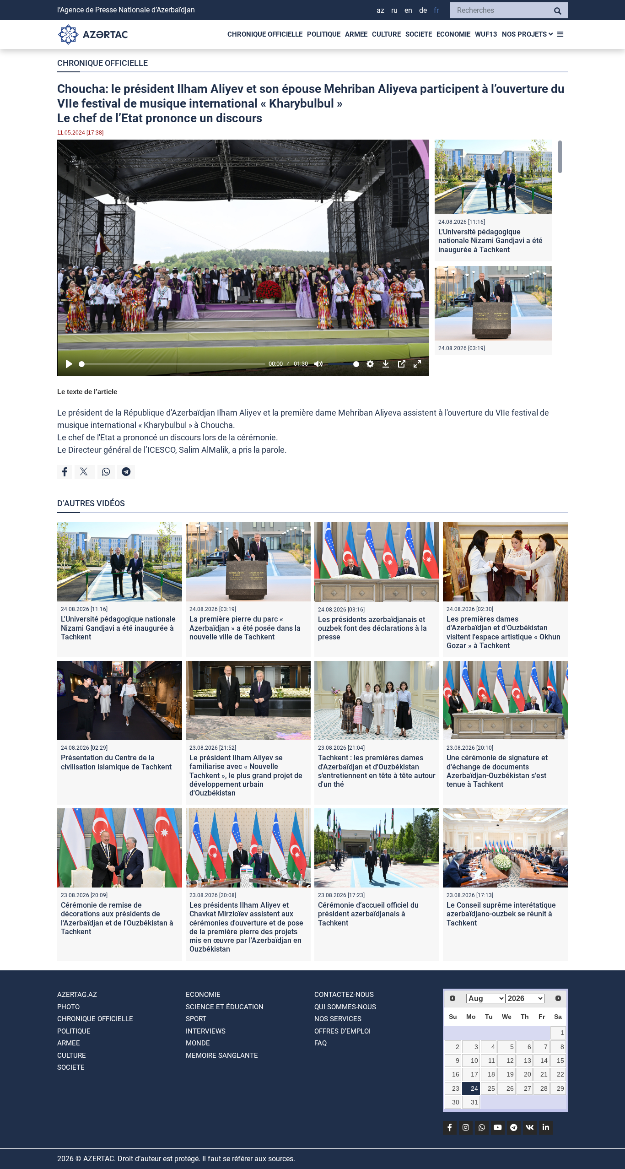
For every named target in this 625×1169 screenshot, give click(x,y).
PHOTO (68, 1007)
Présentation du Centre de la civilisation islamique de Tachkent (116, 762)
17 (474, 1074)
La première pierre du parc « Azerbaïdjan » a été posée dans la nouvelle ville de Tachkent (245, 628)
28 (544, 1088)
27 (527, 1088)
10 (474, 1060)
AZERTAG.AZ (77, 994)
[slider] (172, 364)
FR (436, 10)
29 (560, 1088)
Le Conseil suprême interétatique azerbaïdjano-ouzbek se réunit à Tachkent (501, 914)
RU (394, 10)
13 (527, 1060)
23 (455, 1088)
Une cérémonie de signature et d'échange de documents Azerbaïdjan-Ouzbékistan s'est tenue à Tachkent (497, 771)
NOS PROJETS (525, 34)
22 (560, 1074)
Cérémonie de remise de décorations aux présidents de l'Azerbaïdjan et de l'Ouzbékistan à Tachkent (117, 918)
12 (510, 1060)
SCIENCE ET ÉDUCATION (225, 1007)
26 (510, 1088)
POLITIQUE (323, 34)
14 (544, 1060)
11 (491, 1060)
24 (474, 1088)
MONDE (198, 1043)
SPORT (196, 1019)
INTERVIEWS (206, 1031)
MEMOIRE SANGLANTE (222, 1055)
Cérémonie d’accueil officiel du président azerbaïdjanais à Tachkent (368, 914)
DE (423, 10)
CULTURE (386, 34)
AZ (380, 10)
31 (474, 1102)
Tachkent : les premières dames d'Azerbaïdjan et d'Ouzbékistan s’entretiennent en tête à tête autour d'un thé (377, 771)
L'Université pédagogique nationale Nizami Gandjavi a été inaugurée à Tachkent (490, 240)
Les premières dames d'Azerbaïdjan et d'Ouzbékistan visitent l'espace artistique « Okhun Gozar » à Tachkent (503, 632)
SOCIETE (418, 34)
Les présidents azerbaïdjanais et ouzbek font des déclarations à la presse (372, 628)
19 (510, 1074)
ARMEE (356, 34)
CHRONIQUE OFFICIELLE (264, 34)
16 (455, 1074)
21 (544, 1074)
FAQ (320, 1043)
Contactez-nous (344, 994)
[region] (498, 247)
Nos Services (337, 1019)
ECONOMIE (453, 34)
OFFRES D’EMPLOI (342, 1031)
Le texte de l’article (87, 391)
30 (455, 1102)
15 (560, 1060)
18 (491, 1074)
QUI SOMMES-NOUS (345, 1007)
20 (527, 1074)
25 (491, 1088)
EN (408, 10)
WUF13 (486, 34)
